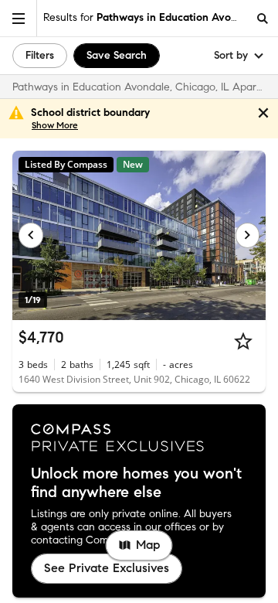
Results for (145, 17)
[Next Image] (248, 235)
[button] (18, 18)
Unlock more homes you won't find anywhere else (136, 483)
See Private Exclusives (106, 567)
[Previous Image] (31, 235)
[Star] (243, 341)
